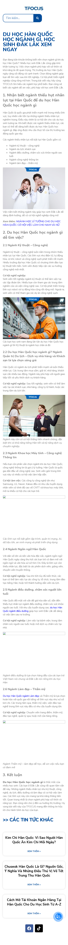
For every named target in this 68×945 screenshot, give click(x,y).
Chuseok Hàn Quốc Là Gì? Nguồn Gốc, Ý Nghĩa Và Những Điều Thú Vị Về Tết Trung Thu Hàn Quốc (34, 871)
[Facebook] (29, 928)
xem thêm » (34, 851)
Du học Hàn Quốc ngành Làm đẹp (21, 696)
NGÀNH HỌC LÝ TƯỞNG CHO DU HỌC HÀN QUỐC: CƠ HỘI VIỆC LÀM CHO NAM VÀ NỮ (32, 223)
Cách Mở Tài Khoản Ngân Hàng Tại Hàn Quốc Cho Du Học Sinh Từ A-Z (34, 902)
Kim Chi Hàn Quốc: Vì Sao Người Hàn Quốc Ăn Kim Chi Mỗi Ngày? (34, 839)
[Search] (37, 18)
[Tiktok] (39, 928)
